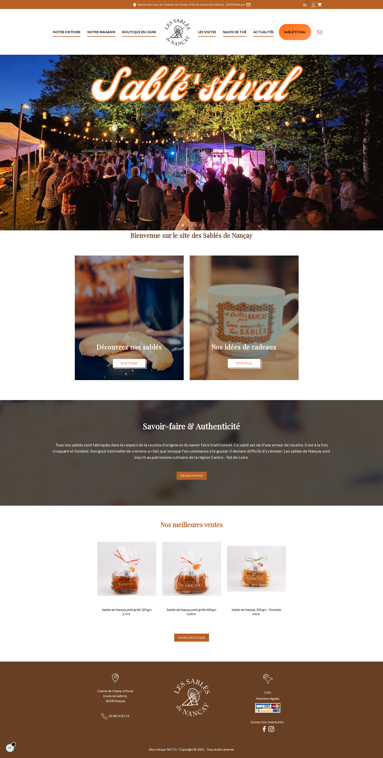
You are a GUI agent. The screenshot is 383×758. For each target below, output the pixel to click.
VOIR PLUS (244, 363)
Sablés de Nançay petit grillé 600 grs (191, 609)
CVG (267, 692)
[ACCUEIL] (177, 32)
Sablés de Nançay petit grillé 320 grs (127, 609)
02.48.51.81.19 (119, 716)
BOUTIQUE (129, 363)
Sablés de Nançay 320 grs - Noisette (256, 609)
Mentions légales (267, 698)
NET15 (172, 749)
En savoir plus (192, 475)
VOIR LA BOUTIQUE (191, 637)
